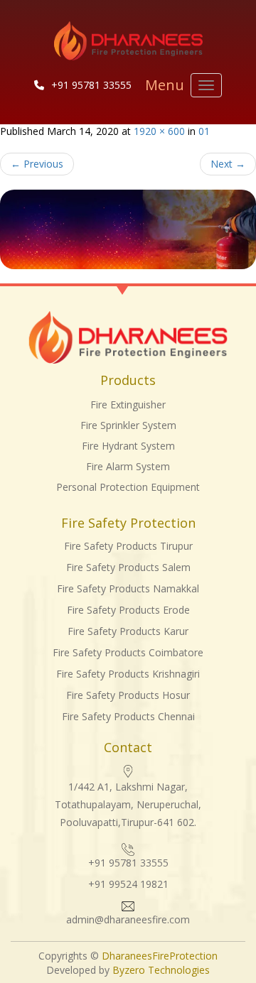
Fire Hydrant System (128, 445)
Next (227, 163)
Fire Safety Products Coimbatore (128, 652)
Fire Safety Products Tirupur (128, 546)
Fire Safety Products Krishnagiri (128, 673)
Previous (37, 163)
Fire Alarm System (128, 466)
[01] (128, 230)
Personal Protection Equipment (128, 487)
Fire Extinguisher (128, 404)
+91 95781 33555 (91, 85)
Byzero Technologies (160, 970)
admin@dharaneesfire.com (128, 919)
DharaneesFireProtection (160, 955)
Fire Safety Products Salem (128, 567)
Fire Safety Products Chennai (128, 716)
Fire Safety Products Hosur (128, 695)
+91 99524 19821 (128, 884)
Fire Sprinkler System (128, 425)
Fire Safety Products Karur (128, 631)
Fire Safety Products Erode (128, 610)
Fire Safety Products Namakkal (128, 588)
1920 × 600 (159, 131)
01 (204, 131)
